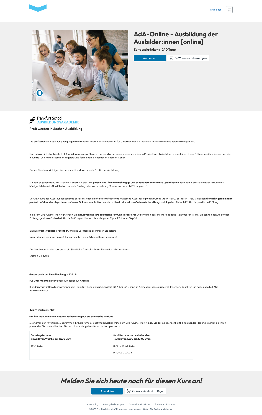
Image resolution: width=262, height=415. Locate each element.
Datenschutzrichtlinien (139, 404)
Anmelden (216, 9)
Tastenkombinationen (165, 404)
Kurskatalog (92, 404)
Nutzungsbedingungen (113, 404)
